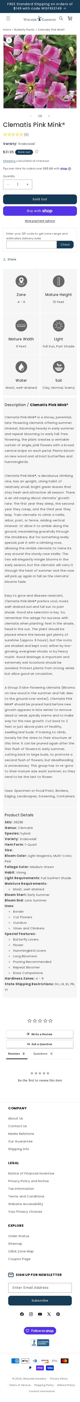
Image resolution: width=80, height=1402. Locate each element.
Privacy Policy (59, 1378)
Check (65, 244)
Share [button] (12, 259)
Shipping (9, 161)
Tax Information (21, 1188)
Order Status (18, 1236)
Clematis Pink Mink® (51, 29)
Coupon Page (19, 1259)
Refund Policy (66, 1385)
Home (7, 29)
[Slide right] (49, 116)
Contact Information (42, 1391)
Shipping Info (18, 1149)
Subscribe (40, 1300)
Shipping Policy (44, 1385)
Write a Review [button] (42, 1034)
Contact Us (17, 1126)
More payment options (40, 221)
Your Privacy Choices (25, 1211)
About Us (15, 1118)
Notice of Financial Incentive (31, 1173)
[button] (8, 18)
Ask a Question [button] (42, 1044)
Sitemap (15, 1243)
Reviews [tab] (14, 1053)
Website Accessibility (25, 1204)
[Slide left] (30, 116)
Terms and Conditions (26, 1196)
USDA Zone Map (21, 1251)
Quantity (9, 176)
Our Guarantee (20, 1141)
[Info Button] (36, 152)
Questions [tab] (40, 1053)
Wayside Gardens (35, 1378)
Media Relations (21, 1133)
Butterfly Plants (24, 29)
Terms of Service (19, 1385)
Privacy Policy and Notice (28, 1181)
